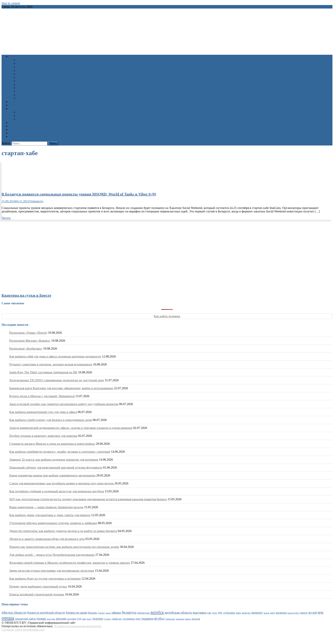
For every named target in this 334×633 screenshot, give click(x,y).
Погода (14, 129)
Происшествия (27, 77)
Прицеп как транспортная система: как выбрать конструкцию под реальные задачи (64, 546)
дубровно (229, 612)
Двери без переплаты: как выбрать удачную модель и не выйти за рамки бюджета (63, 531)
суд (79, 618)
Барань (92, 612)
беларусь (129, 612)
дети (214, 613)
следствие (71, 619)
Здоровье (23, 60)
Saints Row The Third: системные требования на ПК (43, 372)
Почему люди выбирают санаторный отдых (38, 586)
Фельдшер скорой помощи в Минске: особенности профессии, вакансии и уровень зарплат (69, 562)
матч (272, 613)
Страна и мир (26, 84)
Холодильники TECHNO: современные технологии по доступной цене (56, 380)
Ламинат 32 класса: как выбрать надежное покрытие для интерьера (53, 459)
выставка (199, 612)
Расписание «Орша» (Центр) (28, 332)
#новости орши (76, 612)
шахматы (180, 619)
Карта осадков (18, 133)
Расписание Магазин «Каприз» (29, 340)
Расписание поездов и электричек (39, 119)
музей (312, 612)
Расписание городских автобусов (39, 112)
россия (61, 618)
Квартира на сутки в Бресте (26, 295)
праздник (51, 619)
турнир (107, 619)
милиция (281, 612)
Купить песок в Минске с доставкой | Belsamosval (42, 396)
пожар (41, 618)
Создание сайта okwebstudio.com (23, 629)
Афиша (14, 101)
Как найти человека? (31, 98)
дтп (220, 612)
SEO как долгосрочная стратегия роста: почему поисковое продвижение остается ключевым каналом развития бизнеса (88, 499)
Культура (23, 63)
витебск (157, 612)
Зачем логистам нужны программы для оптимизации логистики (51, 570)
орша (8, 618)
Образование (25, 66)
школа (188, 619)
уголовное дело (132, 618)
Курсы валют (18, 126)
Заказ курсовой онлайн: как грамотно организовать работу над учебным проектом (63, 404)
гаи (209, 612)
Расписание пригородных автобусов (41, 115)
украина (147, 618)
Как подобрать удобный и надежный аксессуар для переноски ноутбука (56, 491)
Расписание (17, 108)
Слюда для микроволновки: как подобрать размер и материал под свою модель (61, 483)
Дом (20, 70)
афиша (116, 612)
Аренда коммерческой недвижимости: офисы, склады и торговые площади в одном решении (70, 427)
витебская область (178, 612)
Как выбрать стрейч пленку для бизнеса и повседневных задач (50, 420)
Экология (23, 87)
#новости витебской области (46, 612)
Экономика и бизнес (30, 91)
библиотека (143, 613)
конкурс (246, 612)
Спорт (21, 80)
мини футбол (293, 613)
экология (195, 619)
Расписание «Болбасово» (25, 348)
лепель (266, 613)
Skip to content (11, 3)
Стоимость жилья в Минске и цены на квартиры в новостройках (52, 443)
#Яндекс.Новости (14, 612)
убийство (117, 619)
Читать (6, 218)
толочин (97, 618)
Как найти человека (167, 316)
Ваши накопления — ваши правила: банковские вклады (46, 507)
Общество (23, 73)
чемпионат (170, 619)
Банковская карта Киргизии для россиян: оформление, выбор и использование (61, 388)
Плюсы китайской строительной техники (36, 594)
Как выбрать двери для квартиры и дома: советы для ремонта (49, 515)
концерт (257, 612)
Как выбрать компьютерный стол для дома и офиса (43, 412)
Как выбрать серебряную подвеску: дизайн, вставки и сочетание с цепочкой (59, 451)
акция (108, 613)
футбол (159, 618)
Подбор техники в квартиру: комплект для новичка (43, 435)
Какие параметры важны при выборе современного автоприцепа (52, 475)
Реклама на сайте (20, 136)
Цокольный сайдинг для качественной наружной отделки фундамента (55, 467)
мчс (321, 612)
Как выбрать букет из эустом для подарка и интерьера (45, 578)
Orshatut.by (36, 201)
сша (84, 619)
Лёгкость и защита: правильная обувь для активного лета (47, 539)
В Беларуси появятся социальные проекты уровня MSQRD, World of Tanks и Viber (79, 194)
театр (88, 619)
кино (238, 612)
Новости (15, 56)
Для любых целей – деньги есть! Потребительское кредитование (52, 554)
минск (304, 612)
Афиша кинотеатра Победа (27, 105)
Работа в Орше (19, 122)
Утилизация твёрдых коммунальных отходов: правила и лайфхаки (53, 523)
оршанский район (25, 618)
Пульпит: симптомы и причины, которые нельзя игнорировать (50, 364)
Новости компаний (29, 94)
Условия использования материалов (77, 626)
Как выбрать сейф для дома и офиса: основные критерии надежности (55, 356)
